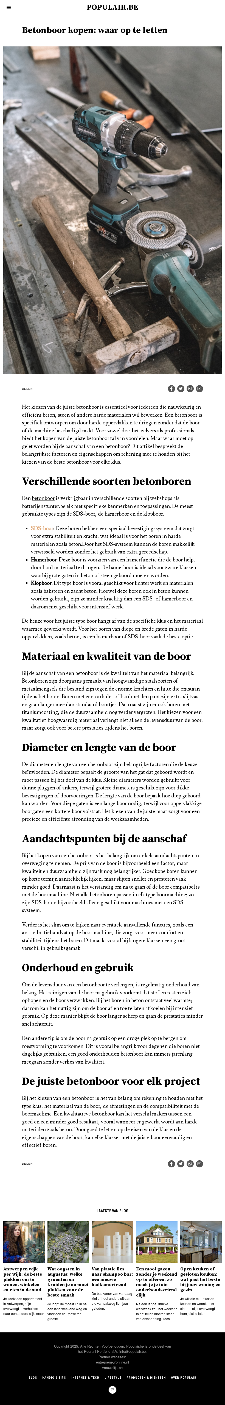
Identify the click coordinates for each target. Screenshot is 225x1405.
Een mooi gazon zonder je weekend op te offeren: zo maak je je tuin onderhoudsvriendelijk (156, 1282)
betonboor (43, 498)
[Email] (199, 388)
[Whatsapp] (190, 388)
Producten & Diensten (146, 1377)
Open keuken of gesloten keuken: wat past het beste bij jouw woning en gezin (200, 1279)
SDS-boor (42, 528)
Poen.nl (90, 1351)
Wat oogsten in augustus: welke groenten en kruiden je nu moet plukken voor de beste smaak (68, 1282)
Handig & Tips (54, 1377)
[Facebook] (171, 388)
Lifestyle (113, 1377)
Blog (33, 1377)
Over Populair (183, 1377)
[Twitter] (180, 388)
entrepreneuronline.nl (112, 1362)
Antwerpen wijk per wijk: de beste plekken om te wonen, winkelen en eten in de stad (22, 1279)
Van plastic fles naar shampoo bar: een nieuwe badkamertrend (112, 1277)
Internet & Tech (85, 1377)
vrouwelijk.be (112, 1367)
